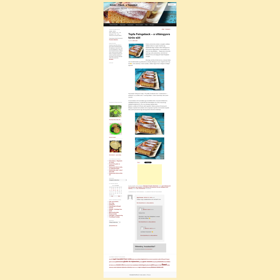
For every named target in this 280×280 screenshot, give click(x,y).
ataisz (133, 259)
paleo (152, 265)
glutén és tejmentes (131, 261)
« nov (112, 196)
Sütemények (155, 186)
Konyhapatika (130, 24)
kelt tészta (111, 265)
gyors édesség (165, 186)
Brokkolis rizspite (112, 137)
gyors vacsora (147, 261)
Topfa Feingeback (139, 187)
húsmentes (161, 261)
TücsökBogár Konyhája (114, 217)
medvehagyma (142, 265)
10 (113, 190)
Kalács (168, 261)
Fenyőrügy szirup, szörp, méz (114, 119)
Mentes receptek (139, 24)
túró (137, 267)
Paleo (146, 24)
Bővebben (111, 59)
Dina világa (111, 203)
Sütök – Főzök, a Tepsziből (123, 4)
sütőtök (115, 267)
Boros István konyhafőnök (152, 259)
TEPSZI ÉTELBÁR (113, 24)
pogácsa (156, 265)
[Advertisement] (149, 174)
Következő (168, 29)
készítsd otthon (120, 265)
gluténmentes (119, 261)
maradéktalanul (136, 265)
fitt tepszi (167, 259)
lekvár (128, 265)
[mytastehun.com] (113, 225)
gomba (140, 261)
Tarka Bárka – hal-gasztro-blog (116, 215)
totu (135, 267)
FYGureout (149, 274)
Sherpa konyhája (113, 214)
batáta (136, 259)
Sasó (164, 264)
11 (115, 190)
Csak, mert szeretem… (114, 201)
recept (160, 265)
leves (131, 265)
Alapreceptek (122, 24)
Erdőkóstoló (112, 204)
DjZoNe (144, 274)
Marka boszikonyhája (114, 212)
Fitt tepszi (152, 24)
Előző (162, 29)
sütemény (111, 267)
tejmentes (119, 267)
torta (133, 267)
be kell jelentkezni (148, 249)
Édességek (145, 186)
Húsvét (165, 261)
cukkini (159, 259)
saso (137, 188)
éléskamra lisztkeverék (157, 267)
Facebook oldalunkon (113, 39)
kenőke (114, 265)
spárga (168, 265)
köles (126, 265)
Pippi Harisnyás (140, 197)
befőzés (139, 259)
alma (110, 259)
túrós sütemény (152, 187)
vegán (139, 267)
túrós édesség (146, 187)
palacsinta (148, 265)
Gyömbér (111, 207)
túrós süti (158, 187)
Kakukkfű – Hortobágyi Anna (115, 209)
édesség (149, 267)
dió (162, 259)
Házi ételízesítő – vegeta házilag (115, 154)
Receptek (150, 186)
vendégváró (144, 267)
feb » (119, 196)
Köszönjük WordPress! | (136, 274)
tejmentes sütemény (127, 267)
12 (117, 190)
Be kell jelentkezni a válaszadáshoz (145, 203)
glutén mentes (112, 261)
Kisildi (110, 210)
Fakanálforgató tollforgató (115, 206)
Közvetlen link (142, 188)
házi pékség (154, 261)
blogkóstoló (143, 259)
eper (164, 259)
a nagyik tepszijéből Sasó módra (121, 259)
